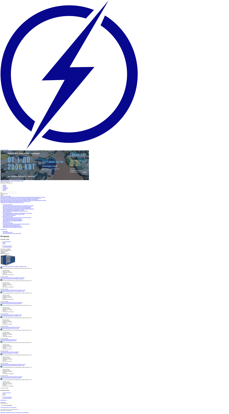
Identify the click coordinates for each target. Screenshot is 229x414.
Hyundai (9, 200)
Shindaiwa (20, 201)
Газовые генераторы (7, 212)
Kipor (14, 200)
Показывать (2, 193)
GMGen (24, 199)
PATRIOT (5, 201)
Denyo (1, 198)
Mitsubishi (36, 200)
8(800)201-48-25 (3, 180)
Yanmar (25, 201)
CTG (40, 197)
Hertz (33, 199)
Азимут (28, 201)
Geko (9, 199)
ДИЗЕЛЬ (10, 202)
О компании (5, 188)
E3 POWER (8, 198)
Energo (25, 198)
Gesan (21, 199)
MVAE (1, 201)
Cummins (43, 197)
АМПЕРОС (2, 202)
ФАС (23, 202)
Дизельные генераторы (7, 204)
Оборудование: (3, 229)
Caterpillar (37, 197)
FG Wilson (33, 198)
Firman (37, 198)
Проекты (5, 189)
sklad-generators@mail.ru (18, 180)
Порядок (2, 250)
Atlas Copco (22, 197)
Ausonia (26, 197)
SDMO (16, 201)
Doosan (4, 198)
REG (12, 201)
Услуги (4, 190)
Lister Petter (21, 200)
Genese (15, 199)
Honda (1, 200)
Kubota (17, 200)
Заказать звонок (10, 180)
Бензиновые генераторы (8, 216)
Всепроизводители (4, 197)
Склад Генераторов (4, 149)
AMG (19, 197)
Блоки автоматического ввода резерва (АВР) (12, 233)
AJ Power (13, 197)
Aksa (16, 197)
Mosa (45, 200)
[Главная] (69, 148)
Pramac (9, 201)
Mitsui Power (41, 200)
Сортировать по (3, 249)
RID (14, 201)
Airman (9, 197)
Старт (18, 202)
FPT (1, 199)
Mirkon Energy (31, 200)
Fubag (3, 199)
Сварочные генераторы (7, 222)
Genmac (18, 199)
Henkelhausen (29, 199)
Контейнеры (5, 231)
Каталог (4, 186)
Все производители (7, 205)
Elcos (16, 198)
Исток (13, 202)
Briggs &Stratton (31, 197)
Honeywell (5, 200)
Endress (22, 198)
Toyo (23, 201)
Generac (12, 199)
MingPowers (25, 200)
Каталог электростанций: (5, 196)
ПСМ (16, 202)
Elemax (19, 198)
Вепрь (6, 202)
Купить (6, 276)
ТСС (21, 202)
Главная (4, 185)
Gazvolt (6, 199)
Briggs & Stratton (14, 213)
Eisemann (13, 198)
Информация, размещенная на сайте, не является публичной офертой (14, 412)
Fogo (40, 198)
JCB (12, 200)
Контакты (5, 187)
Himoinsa (36, 199)
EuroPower (29, 198)
